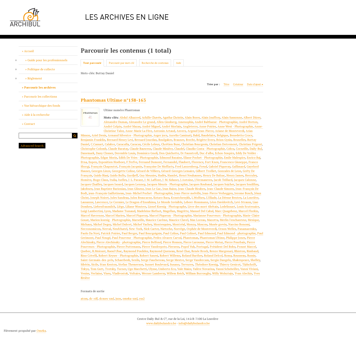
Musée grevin (218, 224)
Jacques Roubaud (200, 184)
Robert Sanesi (149, 255)
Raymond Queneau (162, 251)
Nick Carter (151, 229)
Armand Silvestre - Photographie (130, 135)
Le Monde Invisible (169, 202)
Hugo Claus (100, 180)
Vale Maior (184, 269)
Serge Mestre (175, 260)
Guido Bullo (117, 175)
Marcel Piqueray (137, 215)
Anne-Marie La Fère (138, 131)
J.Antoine (186, 180)
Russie (251, 255)
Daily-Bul (256, 149)
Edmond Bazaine (171, 157)
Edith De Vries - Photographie (138, 157)
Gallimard (238, 166)
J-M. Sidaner (170, 180)
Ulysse (153, 269)
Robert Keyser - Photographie (118, 255)
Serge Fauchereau (153, 260)
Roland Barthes (192, 255)
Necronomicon (91, 229)
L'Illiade (211, 198)
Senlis (135, 260)
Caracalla (122, 144)
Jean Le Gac (153, 189)
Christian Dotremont (223, 144)
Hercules (251, 175)
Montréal (178, 224)
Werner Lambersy (153, 273)
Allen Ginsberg (166, 122)
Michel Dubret (122, 224)
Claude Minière (163, 149)
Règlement (34, 78)
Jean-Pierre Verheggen (217, 193)
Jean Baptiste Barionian (110, 189)
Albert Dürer (252, 117)
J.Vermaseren (203, 180)
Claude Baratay (118, 149)
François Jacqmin (130, 166)
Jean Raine (169, 189)
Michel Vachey (142, 224)
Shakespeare (240, 260)
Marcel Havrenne (92, 215)
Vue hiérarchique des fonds (42, 106)
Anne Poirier (207, 126)
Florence (197, 162)
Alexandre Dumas (115, 122)
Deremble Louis (125, 153)
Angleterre (190, 126)
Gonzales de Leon (229, 171)
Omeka (41, 331)
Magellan (169, 211)
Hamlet (172, 175)
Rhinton (239, 251)
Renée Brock (199, 251)
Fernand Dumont (150, 162)
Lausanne (87, 202)
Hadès (162, 175)
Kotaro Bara (161, 198)
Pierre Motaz (214, 242)
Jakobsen (87, 189)
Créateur (238, 84)
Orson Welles (227, 229)
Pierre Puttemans (128, 247)
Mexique (253, 220)
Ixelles (122, 180)
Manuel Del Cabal (201, 211)
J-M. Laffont (152, 180)
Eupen (92, 162)
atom (84, 298)
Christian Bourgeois (194, 144)
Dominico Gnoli (147, 153)
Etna (84, 162)
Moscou (202, 224)
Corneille (242, 149)
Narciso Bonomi (239, 224)
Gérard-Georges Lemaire (177, 171)
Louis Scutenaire (248, 206)
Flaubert (184, 162)
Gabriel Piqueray (219, 166)
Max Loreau (197, 220)
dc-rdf (93, 298)
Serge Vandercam (197, 260)
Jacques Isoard (113, 184)
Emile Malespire (234, 157)
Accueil (29, 51)
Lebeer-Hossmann (196, 202)
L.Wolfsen (198, 198)
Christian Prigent (250, 144)
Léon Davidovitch (221, 202)
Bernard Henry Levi (120, 140)
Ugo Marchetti (137, 269)
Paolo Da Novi (90, 233)
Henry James (234, 175)
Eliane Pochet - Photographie (202, 157)
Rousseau (239, 255)
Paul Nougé (103, 238)
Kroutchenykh (180, 198)
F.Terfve (131, 162)
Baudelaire (208, 135)
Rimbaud (252, 251)
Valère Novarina (203, 269)
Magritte (183, 211)
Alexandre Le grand (142, 122)
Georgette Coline (123, 171)
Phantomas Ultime (212, 238)
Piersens (173, 247)
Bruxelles (239, 140)
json (118, 298)
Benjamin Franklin (93, 140)
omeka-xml (130, 298)
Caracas (135, 144)
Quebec (86, 251)
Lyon (107, 211)
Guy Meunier (147, 175)
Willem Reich (175, 273)
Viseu (107, 273)
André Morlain (171, 126)
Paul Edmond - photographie (236, 233)
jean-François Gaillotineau (106, 193)
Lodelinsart (227, 206)
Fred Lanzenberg (186, 166)
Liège (120, 206)
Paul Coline (170, 233)
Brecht (190, 140)
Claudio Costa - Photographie (205, 149)
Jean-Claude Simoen (220, 189)
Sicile (94, 264)
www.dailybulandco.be (161, 323)
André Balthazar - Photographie (216, 122)
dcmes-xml (106, 298)
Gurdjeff (132, 175)
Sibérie (85, 264)
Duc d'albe (206, 153)
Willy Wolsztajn (222, 273)
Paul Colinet (188, 233)
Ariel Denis (99, 135)
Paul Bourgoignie (150, 233)
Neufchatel (120, 229)
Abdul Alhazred (130, 117)
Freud (203, 166)
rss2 (142, 298)
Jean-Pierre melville (187, 193)
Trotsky (110, 269)
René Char (183, 251)
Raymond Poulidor (135, 251)
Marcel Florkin (248, 211)
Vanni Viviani (249, 269)
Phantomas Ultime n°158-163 (113, 100)
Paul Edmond (207, 233)
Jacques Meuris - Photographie (167, 184)
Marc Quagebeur (226, 211)
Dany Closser (104, 153)
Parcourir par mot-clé (121, 63)
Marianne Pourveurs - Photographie (217, 215)
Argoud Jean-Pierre (200, 131)
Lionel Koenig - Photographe (167, 206)
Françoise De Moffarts (159, 166)
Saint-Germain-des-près (97, 260)
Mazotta (212, 220)
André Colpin (113, 126)
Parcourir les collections (40, 96)
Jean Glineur (135, 189)
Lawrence (101, 202)
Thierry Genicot (230, 264)
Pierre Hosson (172, 242)
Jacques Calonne (245, 180)
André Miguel (151, 126)
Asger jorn (160, 135)
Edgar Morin (108, 157)
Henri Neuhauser (190, 175)
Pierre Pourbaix (235, 242)
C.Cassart (97, 144)
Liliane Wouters (135, 206)
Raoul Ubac (114, 251)
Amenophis (185, 122)
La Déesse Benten (230, 198)
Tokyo (85, 269)
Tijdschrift (249, 264)
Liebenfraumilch (104, 206)
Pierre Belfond (151, 242)
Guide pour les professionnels (47, 60)
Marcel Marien (115, 215)
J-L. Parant (135, 180)
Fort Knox (212, 162)
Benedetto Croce (241, 135)
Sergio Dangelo (220, 260)
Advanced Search (32, 146)
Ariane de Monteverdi (229, 131)
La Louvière (250, 198)
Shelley (255, 260)
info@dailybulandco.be (194, 323)
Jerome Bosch (243, 193)
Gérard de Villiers (148, 171)
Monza (191, 224)
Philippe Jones (235, 238)
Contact (29, 124)
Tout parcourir (92, 63)
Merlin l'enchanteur (233, 220)
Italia (113, 180)
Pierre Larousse (193, 242)
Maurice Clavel (178, 220)
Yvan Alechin (243, 273)
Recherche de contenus (155, 63)
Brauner (179, 140)
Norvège (179, 229)
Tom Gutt (96, 269)
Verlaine (96, 273)
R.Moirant (99, 251)
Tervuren (187, 264)
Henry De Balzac (214, 175)
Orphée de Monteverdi (202, 229)
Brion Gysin (224, 140)
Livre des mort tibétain (203, 206)
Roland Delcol (213, 255)
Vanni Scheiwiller (227, 269)
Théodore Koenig (206, 264)
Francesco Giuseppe (233, 162)
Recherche (75, 135)
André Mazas (132, 126)
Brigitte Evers (205, 140)
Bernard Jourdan (145, 140)
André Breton (248, 122)
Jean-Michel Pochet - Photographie (149, 193)
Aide (178, 63)
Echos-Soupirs (224, 153)
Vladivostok (120, 273)
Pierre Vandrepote (154, 247)
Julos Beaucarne (141, 198)
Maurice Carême (156, 220)
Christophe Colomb (94, 149)
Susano (174, 264)
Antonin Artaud (164, 131)
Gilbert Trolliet (206, 171)
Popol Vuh (188, 247)
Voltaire (134, 273)
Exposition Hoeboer (111, 162)
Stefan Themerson (130, 264)
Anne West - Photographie (235, 126)
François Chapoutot (104, 166)
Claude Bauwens (140, 149)
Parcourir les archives (40, 87)
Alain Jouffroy (210, 117)
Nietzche (166, 229)
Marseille (138, 220)
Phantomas (190, 238)
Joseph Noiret (99, 198)
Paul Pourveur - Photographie (132, 238)
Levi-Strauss (242, 202)
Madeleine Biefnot (149, 211)
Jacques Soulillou (247, 184)
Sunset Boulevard (156, 264)
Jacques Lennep (135, 184)
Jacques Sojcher (223, 184)
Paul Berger (129, 233)
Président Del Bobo (222, 247)
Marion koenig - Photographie (110, 220)
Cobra (230, 149)
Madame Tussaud (123, 211)
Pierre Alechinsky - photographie (118, 242)
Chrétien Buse (170, 144)
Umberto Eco (167, 269)
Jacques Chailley (91, 184)
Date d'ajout (254, 84)
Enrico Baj (253, 157)
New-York (135, 229)
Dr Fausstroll (189, 153)
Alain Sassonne (232, 117)
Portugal (202, 247)
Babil (196, 135)
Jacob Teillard (223, 180)
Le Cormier (116, 202)
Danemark (87, 153)
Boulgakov (165, 140)
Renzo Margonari (221, 251)
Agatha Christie (173, 117)
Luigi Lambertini (92, 211)
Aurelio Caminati (180, 135)
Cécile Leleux (151, 144)
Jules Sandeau (119, 198)
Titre (226, 84)
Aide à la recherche (37, 115)
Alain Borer (192, 117)
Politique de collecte (41, 69)
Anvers (181, 131)
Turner (121, 269)
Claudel (179, 149)
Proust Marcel (246, 247)
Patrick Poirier (110, 233)
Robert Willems (170, 255)
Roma (228, 255)
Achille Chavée (151, 117)
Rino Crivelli (89, 255)
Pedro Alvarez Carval (167, 238)
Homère (86, 180)
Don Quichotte (169, 153)
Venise (85, 273)
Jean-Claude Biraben (191, 189)
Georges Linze (100, 171)
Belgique (222, 135)
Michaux (86, 224)
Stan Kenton (108, 264)
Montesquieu (162, 224)
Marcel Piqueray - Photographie (170, 215)
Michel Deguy (102, 224)
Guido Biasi (101, 175)
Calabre (110, 144)
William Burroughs (198, 273)
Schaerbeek (122, 260)
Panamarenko (247, 229)
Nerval (106, 229)
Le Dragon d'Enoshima (141, 202)
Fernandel (170, 162)
